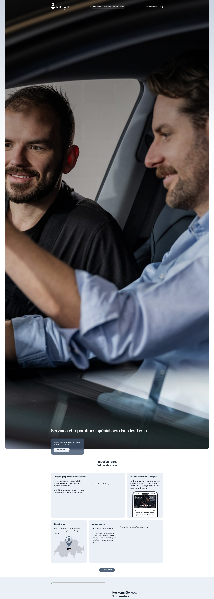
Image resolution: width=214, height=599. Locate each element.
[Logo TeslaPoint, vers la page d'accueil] (60, 6)
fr (162, 6)
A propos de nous (107, 569)
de (160, 6)
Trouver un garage (61, 450)
